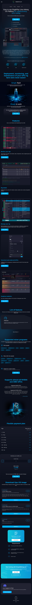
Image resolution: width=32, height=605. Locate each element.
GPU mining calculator (16, 600)
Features (11, 6)
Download (18, 6)
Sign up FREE (16, 19)
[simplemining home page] (17, 2)
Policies (16, 596)
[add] (29, 461)
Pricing (15, 6)
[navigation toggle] (1, 1)
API (21, 6)
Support (16, 599)
